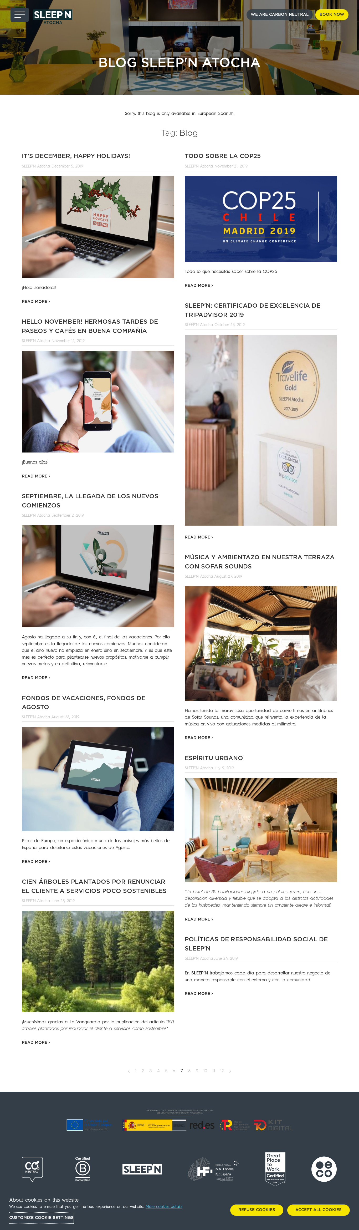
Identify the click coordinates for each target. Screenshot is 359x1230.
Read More (35, 302)
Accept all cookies (318, 1210)
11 (213, 1071)
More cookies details (164, 1207)
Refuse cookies (256, 1210)
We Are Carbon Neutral (280, 15)
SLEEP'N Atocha (36, 167)
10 (205, 1071)
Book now (332, 15)
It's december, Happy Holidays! (76, 156)
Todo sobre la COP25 (223, 156)
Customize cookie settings (41, 1218)
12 (222, 1071)
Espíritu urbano (214, 758)
